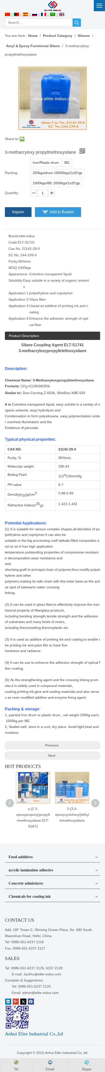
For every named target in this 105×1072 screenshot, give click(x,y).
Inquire (18, 212)
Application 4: (19, 318)
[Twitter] (23, 1002)
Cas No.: (15, 249)
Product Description (24, 336)
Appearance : (19, 274)
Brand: (14, 236)
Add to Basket (62, 212)
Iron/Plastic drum (46, 162)
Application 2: (19, 299)
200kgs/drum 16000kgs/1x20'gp (57, 173)
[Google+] (16, 1002)
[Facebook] (31, 1002)
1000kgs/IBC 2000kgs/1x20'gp (56, 183)
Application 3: (19, 306)
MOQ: (13, 268)
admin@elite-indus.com (40, 993)
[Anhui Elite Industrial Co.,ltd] (52, 5)
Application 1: (19, 293)
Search (77, 23)
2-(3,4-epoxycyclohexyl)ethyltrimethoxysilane (72, 814)
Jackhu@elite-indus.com (42, 974)
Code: (13, 242)
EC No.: (15, 255)
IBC (67, 162)
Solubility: (16, 280)
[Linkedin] (8, 1002)
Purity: (13, 261)
